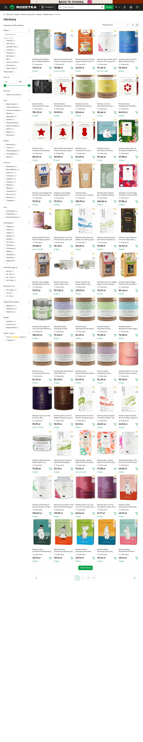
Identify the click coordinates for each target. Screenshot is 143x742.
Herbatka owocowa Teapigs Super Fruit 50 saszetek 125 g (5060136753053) (107, 283)
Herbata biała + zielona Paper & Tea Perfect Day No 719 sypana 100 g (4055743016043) (84, 462)
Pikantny (10, 197)
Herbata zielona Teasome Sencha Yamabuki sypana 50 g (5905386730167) (85, 417)
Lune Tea (10, 50)
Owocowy (11, 194)
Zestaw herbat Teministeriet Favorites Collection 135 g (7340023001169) (40, 105)
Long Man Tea (12, 47)
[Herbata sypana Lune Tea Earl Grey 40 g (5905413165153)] (42, 398)
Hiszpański (11, 254)
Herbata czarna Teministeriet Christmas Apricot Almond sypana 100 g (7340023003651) (42, 150)
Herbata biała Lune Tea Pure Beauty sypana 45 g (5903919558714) (106, 506)
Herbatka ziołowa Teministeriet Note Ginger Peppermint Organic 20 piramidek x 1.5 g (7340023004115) (128, 328)
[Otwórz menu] (6, 7)
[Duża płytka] (133, 25)
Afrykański (11, 248)
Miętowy (10, 132)
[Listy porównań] (131, 7)
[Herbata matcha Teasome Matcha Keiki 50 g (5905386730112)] (42, 443)
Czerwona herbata (13, 110)
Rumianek (10, 135)
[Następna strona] (134, 578)
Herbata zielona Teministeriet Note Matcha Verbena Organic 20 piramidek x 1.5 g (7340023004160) (85, 328)
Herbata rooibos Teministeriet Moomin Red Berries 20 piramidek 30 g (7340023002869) (128, 506)
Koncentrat (11, 144)
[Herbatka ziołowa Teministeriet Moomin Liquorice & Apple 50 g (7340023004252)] (107, 131)
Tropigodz (10, 200)
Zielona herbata (13, 126)
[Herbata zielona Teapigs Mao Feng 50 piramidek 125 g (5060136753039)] (128, 265)
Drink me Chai (12, 62)
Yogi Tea (10, 40)
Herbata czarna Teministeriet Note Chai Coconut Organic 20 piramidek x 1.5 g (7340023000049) (40, 372)
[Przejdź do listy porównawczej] (50, 35)
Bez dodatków (12, 169)
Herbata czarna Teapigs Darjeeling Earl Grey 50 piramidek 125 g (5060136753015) (40, 283)
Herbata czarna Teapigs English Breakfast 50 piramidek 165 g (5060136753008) (62, 194)
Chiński (10, 230)
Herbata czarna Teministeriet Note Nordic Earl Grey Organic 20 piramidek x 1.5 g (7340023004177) (85, 372)
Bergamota (11, 166)
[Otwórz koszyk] (137, 7)
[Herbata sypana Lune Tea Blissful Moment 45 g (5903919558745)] (128, 42)
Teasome (10, 53)
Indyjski (10, 233)
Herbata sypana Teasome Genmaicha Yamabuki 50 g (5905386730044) (106, 239)
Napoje (39, 14)
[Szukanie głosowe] (102, 7)
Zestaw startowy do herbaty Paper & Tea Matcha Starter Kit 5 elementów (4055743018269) (61, 283)
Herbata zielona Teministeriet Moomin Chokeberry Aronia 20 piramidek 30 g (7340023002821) (127, 551)
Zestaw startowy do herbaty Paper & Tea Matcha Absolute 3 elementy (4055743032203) (83, 283)
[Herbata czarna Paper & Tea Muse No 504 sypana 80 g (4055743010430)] (107, 42)
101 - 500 (11, 277)
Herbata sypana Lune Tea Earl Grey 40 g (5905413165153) (41, 417)
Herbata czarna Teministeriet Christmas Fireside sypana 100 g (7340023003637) (127, 105)
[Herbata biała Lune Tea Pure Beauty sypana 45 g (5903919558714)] (107, 487)
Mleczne (10, 188)
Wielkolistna (11, 214)
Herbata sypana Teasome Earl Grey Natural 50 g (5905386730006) (128, 239)
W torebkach (12, 154)
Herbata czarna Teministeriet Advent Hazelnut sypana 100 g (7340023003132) (83, 150)
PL (116, 7)
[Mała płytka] (137, 25)
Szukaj (109, 7)
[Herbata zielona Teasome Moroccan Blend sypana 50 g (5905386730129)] (128, 398)
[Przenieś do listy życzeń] (50, 31)
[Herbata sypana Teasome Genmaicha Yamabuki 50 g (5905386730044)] (107, 220)
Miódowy (10, 185)
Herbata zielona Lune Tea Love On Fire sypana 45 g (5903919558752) (85, 506)
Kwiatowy (11, 182)
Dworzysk (11, 65)
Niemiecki (10, 257)
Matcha (10, 113)
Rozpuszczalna (12, 327)
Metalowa (11, 306)
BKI (8, 59)
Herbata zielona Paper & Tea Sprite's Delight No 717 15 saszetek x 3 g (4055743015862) (128, 150)
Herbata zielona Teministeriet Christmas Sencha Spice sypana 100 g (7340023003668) (63, 105)
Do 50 (10, 271)
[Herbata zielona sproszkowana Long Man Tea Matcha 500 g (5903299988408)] (85, 176)
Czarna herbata (13, 107)
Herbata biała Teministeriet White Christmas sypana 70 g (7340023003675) (63, 150)
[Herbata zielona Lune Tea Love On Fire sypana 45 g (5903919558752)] (85, 487)
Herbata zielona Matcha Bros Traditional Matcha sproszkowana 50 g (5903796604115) (40, 61)
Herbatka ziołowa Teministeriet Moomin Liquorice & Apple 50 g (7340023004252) (105, 150)
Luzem (10, 147)
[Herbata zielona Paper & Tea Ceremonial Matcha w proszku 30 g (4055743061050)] (42, 309)
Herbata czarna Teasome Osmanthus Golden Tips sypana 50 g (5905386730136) (106, 417)
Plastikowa (11, 312)
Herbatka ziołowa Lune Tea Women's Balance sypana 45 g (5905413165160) (128, 372)
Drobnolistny (12, 211)
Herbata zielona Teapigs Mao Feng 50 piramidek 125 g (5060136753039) (128, 283)
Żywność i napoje (13, 14)
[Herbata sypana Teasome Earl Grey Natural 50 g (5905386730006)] (128, 220)
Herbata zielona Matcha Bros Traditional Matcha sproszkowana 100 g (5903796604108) (105, 194)
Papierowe (11, 309)
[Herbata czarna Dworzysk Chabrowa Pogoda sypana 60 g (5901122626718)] (64, 42)
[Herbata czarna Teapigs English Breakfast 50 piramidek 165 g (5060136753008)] (64, 176)
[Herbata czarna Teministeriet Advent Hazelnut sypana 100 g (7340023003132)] (85, 131)
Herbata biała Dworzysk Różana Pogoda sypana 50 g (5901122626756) (41, 239)
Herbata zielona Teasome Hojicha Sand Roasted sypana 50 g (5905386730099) (63, 462)
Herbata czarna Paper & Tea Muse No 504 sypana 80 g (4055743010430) (107, 61)
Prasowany (11, 324)
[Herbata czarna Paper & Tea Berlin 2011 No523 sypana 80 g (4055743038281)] (64, 487)
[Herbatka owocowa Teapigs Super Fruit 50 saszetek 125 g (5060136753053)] (107, 265)
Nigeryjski (10, 261)
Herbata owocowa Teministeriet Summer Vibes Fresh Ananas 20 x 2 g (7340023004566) (106, 105)
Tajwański (10, 245)
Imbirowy (11, 172)
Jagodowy (11, 179)
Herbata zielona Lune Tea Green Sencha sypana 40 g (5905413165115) (63, 239)
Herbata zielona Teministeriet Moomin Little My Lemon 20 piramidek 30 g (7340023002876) (63, 551)
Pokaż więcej (8, 72)
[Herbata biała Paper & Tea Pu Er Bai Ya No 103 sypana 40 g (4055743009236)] (128, 443)
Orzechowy (11, 191)
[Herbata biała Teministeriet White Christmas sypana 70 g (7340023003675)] (64, 131)
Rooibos (10, 119)
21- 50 (9, 293)
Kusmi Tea (10, 43)
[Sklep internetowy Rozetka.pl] (23, 7)
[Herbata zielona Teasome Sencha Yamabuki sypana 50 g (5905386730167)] (85, 398)
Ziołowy (10, 129)
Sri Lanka (10, 242)
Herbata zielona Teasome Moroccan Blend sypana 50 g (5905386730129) (128, 417)
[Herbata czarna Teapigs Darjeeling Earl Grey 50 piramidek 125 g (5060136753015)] (42, 265)
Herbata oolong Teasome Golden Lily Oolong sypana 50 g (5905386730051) (85, 239)
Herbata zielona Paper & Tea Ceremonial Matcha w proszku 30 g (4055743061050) (41, 328)
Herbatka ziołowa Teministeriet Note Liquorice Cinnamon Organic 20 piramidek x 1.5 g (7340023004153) (63, 328)
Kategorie (49, 7)
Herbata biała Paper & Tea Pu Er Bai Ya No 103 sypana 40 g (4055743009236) (128, 462)
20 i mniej (11, 290)
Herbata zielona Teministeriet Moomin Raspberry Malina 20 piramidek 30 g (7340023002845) (83, 551)
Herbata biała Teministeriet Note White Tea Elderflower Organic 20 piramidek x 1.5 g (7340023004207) (63, 372)
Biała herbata (12, 104)
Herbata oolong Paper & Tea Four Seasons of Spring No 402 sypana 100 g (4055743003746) (42, 506)
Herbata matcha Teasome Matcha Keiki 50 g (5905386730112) (41, 462)
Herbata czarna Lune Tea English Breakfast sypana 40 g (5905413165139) (63, 417)
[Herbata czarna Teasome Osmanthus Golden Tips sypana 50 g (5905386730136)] (107, 398)
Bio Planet (10, 56)
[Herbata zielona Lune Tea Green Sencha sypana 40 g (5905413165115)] (64, 220)
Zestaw (10, 157)
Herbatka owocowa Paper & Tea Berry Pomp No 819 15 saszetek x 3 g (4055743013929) (128, 194)
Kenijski (10, 239)
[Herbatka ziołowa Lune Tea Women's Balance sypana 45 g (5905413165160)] (128, 354)
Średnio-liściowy (13, 217)
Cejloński (10, 226)
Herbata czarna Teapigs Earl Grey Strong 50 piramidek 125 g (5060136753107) (42, 194)
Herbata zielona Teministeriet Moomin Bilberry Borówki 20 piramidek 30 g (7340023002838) (105, 551)
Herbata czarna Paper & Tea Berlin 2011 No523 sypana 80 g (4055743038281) (64, 506)
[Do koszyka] (50, 68)
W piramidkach (13, 151)
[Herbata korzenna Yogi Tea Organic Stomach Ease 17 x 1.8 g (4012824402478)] (85, 42)
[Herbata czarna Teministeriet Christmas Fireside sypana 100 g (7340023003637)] (128, 86)
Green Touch (11, 68)
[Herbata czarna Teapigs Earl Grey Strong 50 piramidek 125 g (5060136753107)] (42, 176)
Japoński (10, 236)
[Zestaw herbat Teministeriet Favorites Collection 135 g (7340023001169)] (42, 86)
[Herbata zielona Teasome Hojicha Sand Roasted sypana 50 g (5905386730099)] (64, 443)
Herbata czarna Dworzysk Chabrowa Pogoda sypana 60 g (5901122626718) (63, 61)
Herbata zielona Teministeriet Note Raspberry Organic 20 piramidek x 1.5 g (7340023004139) (105, 372)
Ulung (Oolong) (12, 123)
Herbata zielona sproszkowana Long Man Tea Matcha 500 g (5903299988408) (84, 194)
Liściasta (11, 321)
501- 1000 (10, 280)
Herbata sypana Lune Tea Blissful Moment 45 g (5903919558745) (128, 61)
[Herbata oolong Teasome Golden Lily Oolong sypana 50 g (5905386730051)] (85, 220)
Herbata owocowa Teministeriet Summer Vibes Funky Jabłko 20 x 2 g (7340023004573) (85, 105)
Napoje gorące (48, 14)
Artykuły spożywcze (28, 14)
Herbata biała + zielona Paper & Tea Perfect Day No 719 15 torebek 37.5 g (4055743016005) (106, 462)
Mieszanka (11, 116)
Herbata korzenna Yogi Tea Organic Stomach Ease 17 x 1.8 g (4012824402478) (85, 61)
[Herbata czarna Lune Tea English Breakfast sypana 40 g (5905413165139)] (64, 398)
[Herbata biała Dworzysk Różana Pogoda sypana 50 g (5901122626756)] (42, 220)
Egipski (9, 251)
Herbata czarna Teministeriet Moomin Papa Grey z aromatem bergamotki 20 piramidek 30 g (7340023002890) (42, 551)
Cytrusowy (11, 175)
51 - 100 (10, 274)
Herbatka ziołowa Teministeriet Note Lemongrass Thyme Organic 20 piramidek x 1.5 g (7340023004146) (106, 328)
